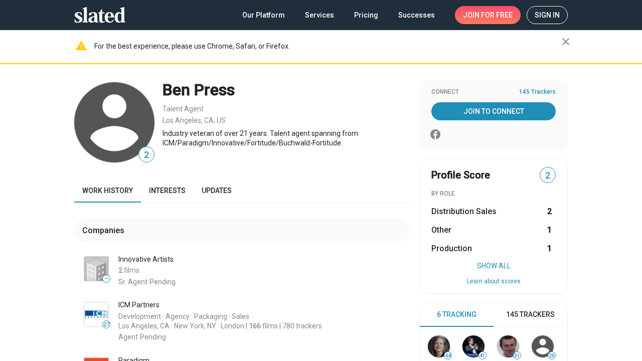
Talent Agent (183, 109)
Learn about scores (494, 281)
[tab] (457, 315)
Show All (494, 266)
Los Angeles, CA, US (194, 120)
